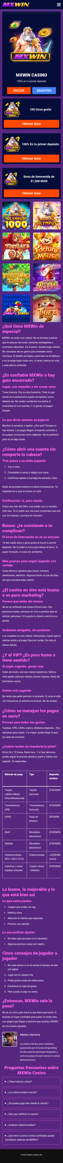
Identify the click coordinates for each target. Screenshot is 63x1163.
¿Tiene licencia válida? (19, 1081)
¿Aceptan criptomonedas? (21, 1125)
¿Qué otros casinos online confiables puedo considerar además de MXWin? (29, 1137)
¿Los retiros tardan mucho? (22, 1092)
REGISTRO (44, 90)
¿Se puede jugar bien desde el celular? (27, 1103)
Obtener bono (31, 124)
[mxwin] (15, 4)
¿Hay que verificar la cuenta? (23, 1114)
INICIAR (18, 90)
